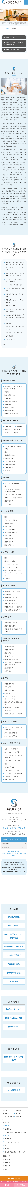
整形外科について (9, 37)
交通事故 (8, 1129)
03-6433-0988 (15, 828)
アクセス (18, 1113)
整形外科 (8, 1139)
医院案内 (6, 1113)
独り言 (7, 1169)
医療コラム (6, 1156)
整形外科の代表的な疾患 (11, 50)
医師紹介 (19, 1110)
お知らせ (19, 1117)
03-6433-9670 (15, 834)
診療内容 (6, 1122)
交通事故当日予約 (14, 1178)
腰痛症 (7, 1149)
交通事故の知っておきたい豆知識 (15, 1132)
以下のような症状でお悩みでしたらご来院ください (14, 43)
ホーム (5, 1110)
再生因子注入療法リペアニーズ (15, 1152)
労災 (6, 1145)
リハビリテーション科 (12, 1142)
